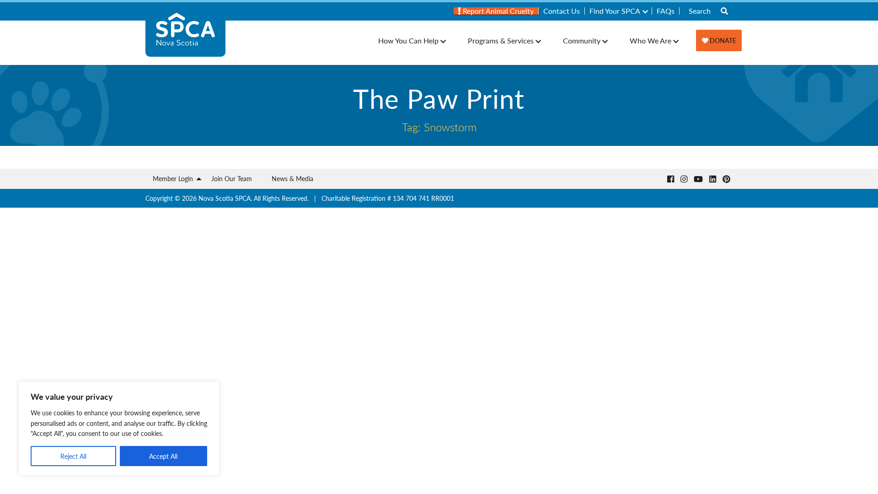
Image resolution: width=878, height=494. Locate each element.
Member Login (173, 178)
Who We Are (650, 40)
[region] (119, 428)
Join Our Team (231, 178)
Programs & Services (501, 40)
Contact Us (561, 11)
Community (581, 40)
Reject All (73, 456)
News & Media (292, 178)
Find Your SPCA (614, 11)
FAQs (666, 11)
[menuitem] (496, 11)
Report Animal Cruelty (497, 11)
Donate (722, 40)
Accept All (163, 456)
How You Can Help (408, 40)
